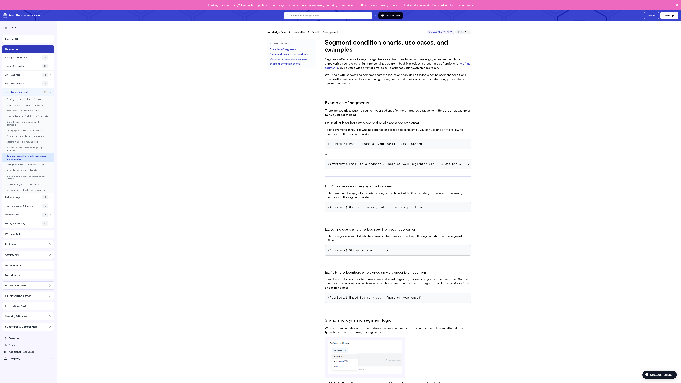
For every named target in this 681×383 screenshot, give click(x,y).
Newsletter (299, 32)
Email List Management (325, 32)
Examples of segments (283, 49)
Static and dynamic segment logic (289, 53)
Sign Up (669, 15)
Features (14, 338)
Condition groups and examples (288, 58)
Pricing (13, 344)
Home (12, 27)
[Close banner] (677, 5)
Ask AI (464, 32)
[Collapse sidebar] (58, 30)
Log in (651, 15)
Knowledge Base (276, 32)
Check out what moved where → (451, 5)
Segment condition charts (285, 63)
